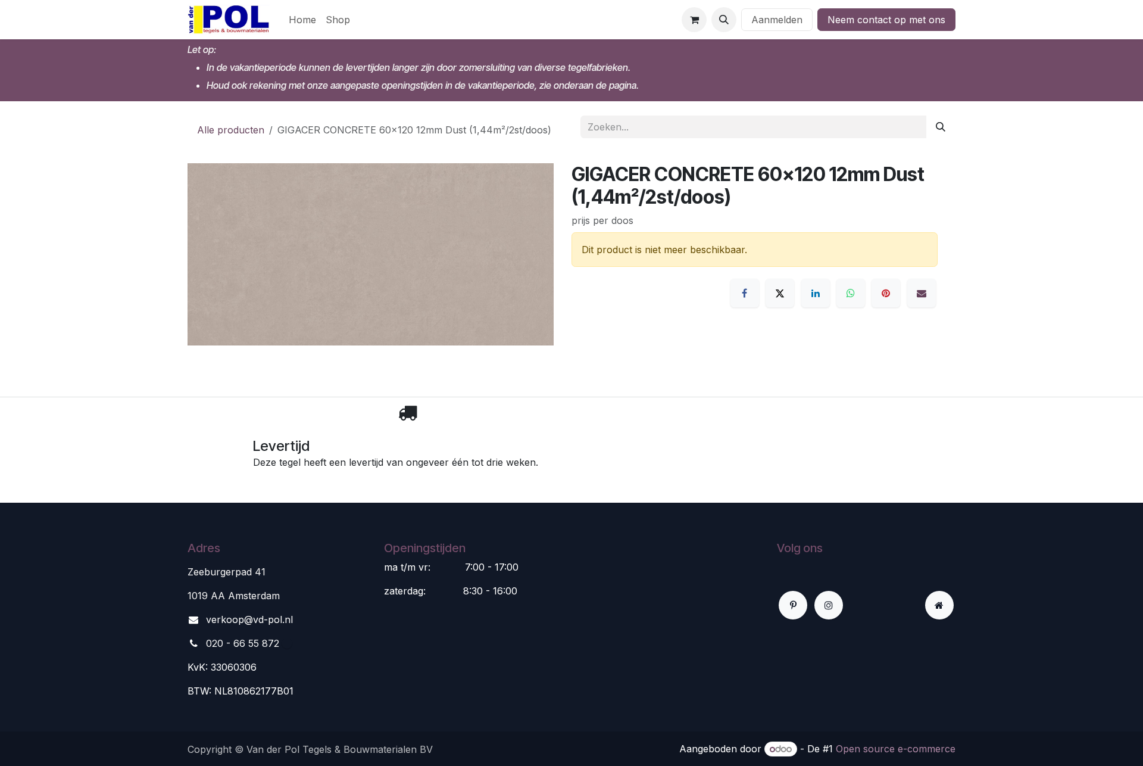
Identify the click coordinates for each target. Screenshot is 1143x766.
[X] (780, 293)
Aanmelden (776, 20)
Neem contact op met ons (886, 20)
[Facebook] (744, 293)
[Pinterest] (886, 293)
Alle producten (230, 130)
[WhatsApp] (850, 293)
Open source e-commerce (895, 749)
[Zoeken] (940, 127)
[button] (723, 19)
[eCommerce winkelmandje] (694, 19)
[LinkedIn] (815, 293)
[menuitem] (302, 20)
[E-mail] (921, 293)
